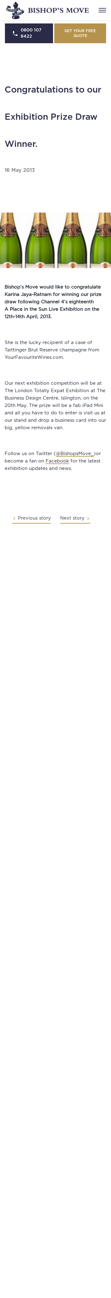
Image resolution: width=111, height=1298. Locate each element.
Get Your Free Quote (80, 33)
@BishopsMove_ (75, 453)
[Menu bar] (102, 10)
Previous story (34, 518)
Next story (72, 518)
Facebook (57, 461)
